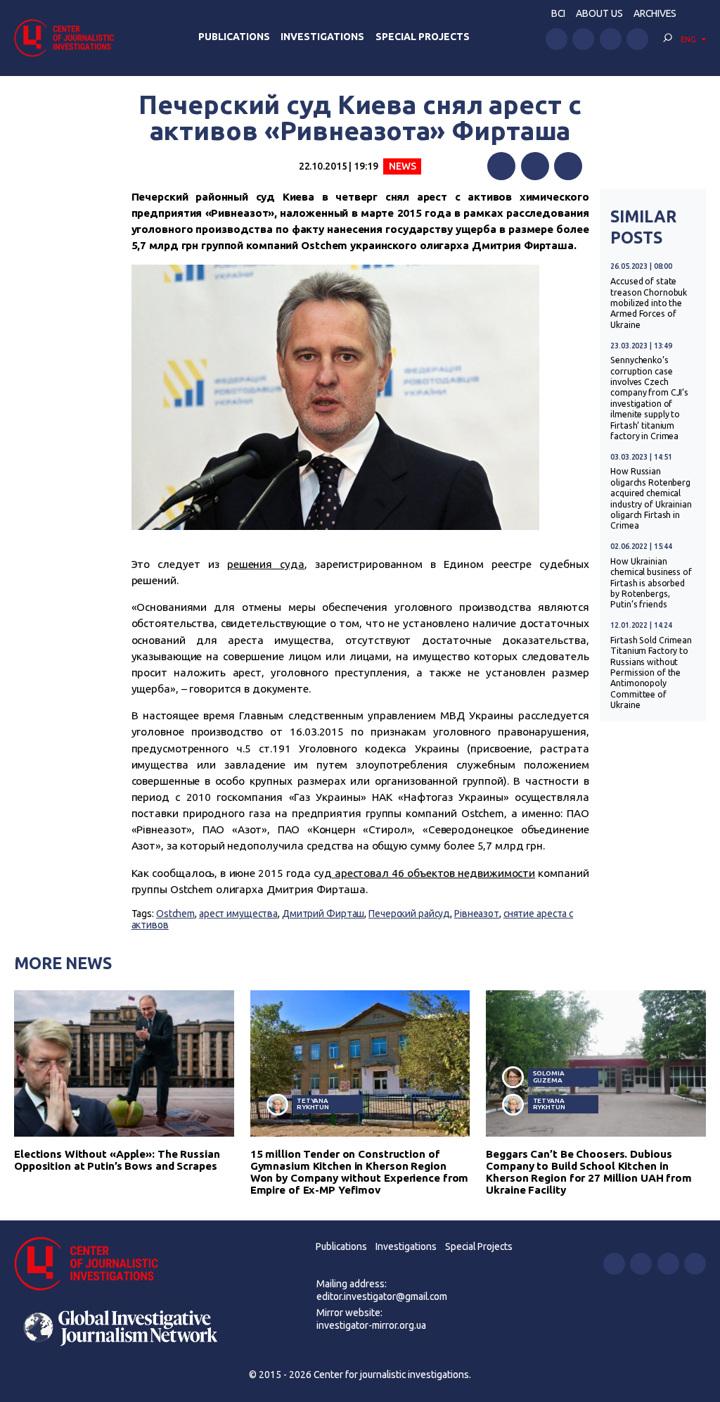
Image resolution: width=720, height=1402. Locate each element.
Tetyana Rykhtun (313, 1104)
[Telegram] (568, 166)
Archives (655, 13)
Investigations (322, 36)
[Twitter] (535, 166)
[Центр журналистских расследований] (68, 37)
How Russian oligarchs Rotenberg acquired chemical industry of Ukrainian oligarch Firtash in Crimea (651, 498)
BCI (558, 13)
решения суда (265, 564)
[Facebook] (501, 166)
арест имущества (238, 913)
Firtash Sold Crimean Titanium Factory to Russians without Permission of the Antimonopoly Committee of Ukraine (651, 672)
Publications (234, 36)
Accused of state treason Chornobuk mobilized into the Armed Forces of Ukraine (648, 303)
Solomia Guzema (549, 1076)
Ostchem (175, 913)
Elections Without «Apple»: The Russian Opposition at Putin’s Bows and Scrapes (117, 1160)
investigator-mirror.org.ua (371, 1325)
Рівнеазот (476, 913)
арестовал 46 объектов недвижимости (433, 873)
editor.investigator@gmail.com (381, 1296)
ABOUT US (599, 13)
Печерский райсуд (409, 913)
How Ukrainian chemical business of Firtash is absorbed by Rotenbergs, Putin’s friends (651, 583)
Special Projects (422, 36)
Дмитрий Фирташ (323, 913)
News (402, 166)
